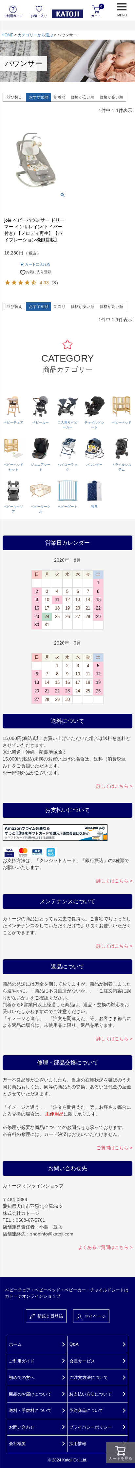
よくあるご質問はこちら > (105, 1247)
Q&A (74, 1344)
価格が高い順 (111, 97)
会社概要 (17, 1443)
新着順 (60, 97)
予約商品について (86, 1410)
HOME (7, 35)
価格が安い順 (82, 97)
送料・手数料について (30, 1410)
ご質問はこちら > (114, 1147)
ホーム (15, 1344)
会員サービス (82, 1361)
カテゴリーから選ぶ (35, 35)
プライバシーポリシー (90, 1427)
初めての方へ (21, 1377)
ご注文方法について (88, 1377)
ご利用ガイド (21, 1361)
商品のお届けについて (30, 1394)
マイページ (94, 1316)
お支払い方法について (90, 1394)
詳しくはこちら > (114, 786)
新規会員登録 (49, 1316)
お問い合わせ (21, 1427)
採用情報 (77, 1443)
